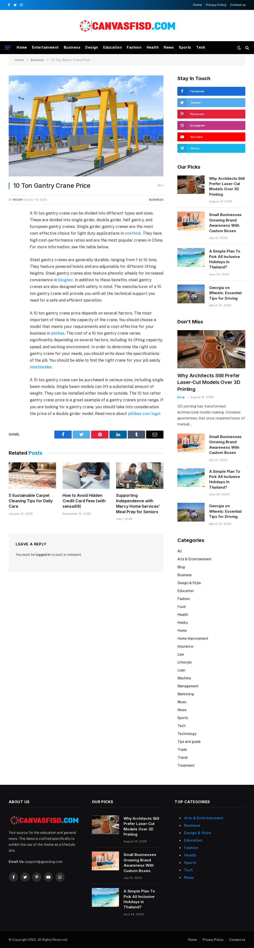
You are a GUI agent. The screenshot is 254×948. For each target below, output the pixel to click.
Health (153, 47)
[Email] (13, 271)
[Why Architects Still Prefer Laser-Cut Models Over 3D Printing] (191, 184)
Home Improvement (192, 638)
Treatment (186, 765)
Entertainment (45, 47)
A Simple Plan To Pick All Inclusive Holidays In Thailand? (225, 259)
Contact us (238, 5)
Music (182, 702)
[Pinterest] (13, 260)
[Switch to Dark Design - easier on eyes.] (239, 48)
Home (197, 5)
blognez (65, 280)
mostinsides (41, 367)
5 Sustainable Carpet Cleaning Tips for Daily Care (31, 501)
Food (181, 607)
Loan (181, 670)
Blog (181, 397)
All (179, 551)
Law (180, 654)
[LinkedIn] (13, 248)
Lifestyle (184, 662)
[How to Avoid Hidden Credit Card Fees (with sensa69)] (86, 475)
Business (72, 47)
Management (188, 686)
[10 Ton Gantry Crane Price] (86, 126)
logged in (43, 555)
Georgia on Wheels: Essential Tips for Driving (225, 293)
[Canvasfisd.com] (127, 25)
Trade (182, 750)
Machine (184, 678)
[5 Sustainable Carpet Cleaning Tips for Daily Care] (32, 475)
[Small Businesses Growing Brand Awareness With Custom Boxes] (191, 221)
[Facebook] (13, 226)
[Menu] (7, 47)
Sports (185, 47)
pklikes (57, 333)
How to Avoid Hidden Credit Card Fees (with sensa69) (84, 501)
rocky (18, 199)
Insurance (185, 646)
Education (112, 47)
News (169, 47)
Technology (186, 734)
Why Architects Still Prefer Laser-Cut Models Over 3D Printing (227, 186)
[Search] (246, 47)
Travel (182, 757)
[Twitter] (13, 237)
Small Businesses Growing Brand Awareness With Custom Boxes (225, 222)
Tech (200, 47)
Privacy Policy (216, 5)
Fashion (134, 47)
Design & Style (189, 583)
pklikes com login (144, 413)
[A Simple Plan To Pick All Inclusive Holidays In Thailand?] (191, 257)
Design (91, 47)
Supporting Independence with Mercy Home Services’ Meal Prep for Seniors (138, 503)
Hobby (182, 623)
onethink (133, 233)
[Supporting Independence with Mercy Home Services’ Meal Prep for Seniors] (139, 475)
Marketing (185, 694)
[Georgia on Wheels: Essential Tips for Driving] (191, 293)
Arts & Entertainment (194, 559)
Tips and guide (189, 742)
